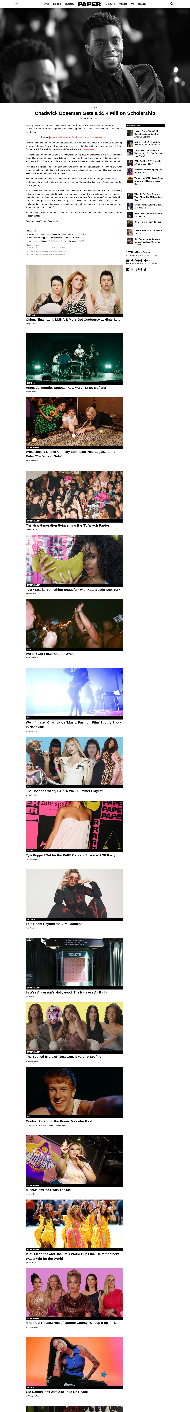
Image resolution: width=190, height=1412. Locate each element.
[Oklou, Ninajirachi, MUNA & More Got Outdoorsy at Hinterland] (74, 289)
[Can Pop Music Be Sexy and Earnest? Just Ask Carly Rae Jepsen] (130, 241)
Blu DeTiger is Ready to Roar (147, 222)
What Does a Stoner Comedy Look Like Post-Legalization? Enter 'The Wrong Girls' (70, 454)
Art (132, 4)
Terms (154, 255)
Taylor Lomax (33, 461)
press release (88, 149)
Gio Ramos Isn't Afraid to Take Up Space (57, 1392)
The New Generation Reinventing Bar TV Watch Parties (68, 525)
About (128, 255)
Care (95, 108)
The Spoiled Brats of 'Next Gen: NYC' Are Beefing (63, 1056)
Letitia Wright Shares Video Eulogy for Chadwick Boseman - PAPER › (57, 234)
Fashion (57, 4)
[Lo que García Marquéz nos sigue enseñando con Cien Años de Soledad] (130, 133)
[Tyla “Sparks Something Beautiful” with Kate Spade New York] (74, 559)
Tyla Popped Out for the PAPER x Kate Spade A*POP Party (70, 855)
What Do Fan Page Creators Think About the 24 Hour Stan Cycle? (148, 197)
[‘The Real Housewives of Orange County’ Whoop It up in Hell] (74, 1292)
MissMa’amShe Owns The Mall (49, 1190)
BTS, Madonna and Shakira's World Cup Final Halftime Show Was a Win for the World (72, 1256)
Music (46, 4)
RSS (141, 255)
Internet (123, 4)
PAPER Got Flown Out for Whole (50, 654)
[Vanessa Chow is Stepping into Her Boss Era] (130, 171)
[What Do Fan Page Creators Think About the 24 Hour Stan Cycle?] (130, 196)
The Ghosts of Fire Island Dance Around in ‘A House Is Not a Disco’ (149, 181)
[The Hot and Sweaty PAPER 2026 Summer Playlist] (74, 761)
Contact (135, 255)
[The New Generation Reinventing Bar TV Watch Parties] (74, 495)
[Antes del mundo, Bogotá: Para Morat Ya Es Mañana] (74, 357)
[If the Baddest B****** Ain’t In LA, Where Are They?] (130, 163)
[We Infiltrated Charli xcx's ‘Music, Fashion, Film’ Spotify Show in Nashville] (74, 692)
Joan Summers (34, 1061)
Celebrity (69, 4)
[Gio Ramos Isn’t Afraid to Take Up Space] (74, 1361)
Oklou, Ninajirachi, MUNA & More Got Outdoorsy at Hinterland (73, 319)
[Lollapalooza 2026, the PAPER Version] (130, 232)
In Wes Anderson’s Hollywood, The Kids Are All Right (66, 992)
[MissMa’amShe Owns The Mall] (74, 1159)
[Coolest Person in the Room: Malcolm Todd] (74, 1091)
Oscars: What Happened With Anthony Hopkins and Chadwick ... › (56, 238)
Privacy (147, 255)
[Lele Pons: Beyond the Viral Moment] (74, 893)
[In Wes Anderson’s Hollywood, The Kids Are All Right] (74, 962)
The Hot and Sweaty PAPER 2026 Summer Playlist (64, 791)
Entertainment (33, 447)
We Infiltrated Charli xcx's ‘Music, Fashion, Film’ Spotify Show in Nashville (73, 725)
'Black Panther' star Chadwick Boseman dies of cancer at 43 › (48, 251)
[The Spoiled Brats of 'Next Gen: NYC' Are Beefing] (74, 1026)
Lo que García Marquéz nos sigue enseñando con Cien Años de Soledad (147, 134)
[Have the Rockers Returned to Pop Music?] (130, 215)
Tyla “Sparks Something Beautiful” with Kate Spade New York (73, 589)
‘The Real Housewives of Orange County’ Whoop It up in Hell (72, 1323)
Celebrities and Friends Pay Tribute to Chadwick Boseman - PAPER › (57, 241)
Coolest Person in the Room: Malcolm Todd (59, 1121)
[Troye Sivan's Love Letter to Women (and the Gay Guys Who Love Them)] (130, 152)
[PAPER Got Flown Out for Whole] (74, 623)
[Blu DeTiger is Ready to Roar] (130, 223)
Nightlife (110, 4)
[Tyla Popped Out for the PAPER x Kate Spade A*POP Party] (74, 825)
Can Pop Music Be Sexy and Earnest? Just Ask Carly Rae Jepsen (147, 242)
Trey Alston (87, 118)
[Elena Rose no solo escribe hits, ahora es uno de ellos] (130, 143)
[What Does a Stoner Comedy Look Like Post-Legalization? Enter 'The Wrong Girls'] (74, 421)
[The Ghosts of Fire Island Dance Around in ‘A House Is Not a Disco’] (130, 180)
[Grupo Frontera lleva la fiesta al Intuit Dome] (130, 206)
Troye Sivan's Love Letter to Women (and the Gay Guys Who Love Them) (149, 153)
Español (142, 4)
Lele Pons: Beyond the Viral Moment (54, 924)
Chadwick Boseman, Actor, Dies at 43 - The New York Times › (48, 248)
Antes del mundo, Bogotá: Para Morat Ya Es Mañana (66, 387)
